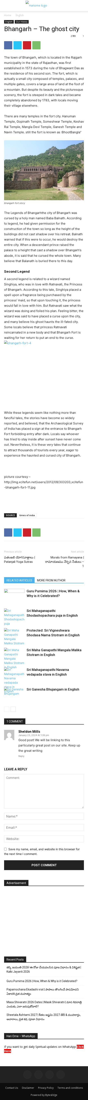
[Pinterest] (27, 45)
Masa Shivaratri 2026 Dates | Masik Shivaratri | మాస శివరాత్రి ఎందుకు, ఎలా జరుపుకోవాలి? (44, 1004)
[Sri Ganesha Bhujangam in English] (14, 694)
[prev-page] (6, 709)
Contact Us (11, 1088)
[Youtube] (60, 1075)
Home (7, 15)
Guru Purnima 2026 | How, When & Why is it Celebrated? (42, 981)
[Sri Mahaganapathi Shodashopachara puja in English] (14, 617)
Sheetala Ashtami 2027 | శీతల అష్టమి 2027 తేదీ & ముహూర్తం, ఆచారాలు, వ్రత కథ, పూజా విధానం (44, 1017)
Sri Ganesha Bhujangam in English (53, 689)
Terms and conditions (70, 1088)
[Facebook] (8, 45)
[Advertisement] (44, 500)
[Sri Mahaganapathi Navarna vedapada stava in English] (14, 680)
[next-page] (13, 709)
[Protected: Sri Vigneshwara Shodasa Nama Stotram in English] (14, 636)
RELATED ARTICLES (19, 580)
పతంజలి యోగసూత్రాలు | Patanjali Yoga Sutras (19, 560)
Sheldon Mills (29, 731)
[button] (6, 5)
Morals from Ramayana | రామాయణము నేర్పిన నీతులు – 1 (64, 562)
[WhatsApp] (36, 45)
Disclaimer (28, 1088)
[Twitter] (18, 45)
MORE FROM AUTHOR (51, 580)
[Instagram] (38, 1075)
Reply (21, 756)
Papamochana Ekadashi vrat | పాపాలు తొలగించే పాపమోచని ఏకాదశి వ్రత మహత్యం (43, 991)
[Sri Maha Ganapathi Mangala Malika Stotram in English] (14, 658)
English (20, 15)
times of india (27, 515)
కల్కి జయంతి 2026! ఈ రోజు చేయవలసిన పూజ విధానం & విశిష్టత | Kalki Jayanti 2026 (44, 969)
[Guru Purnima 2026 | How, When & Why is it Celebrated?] (14, 594)
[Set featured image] (44, 170)
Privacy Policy (46, 1088)
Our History (21, 21)
